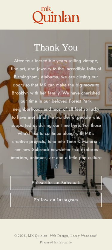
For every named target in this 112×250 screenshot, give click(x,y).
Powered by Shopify (56, 242)
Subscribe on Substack (56, 182)
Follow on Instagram (56, 199)
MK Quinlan (37, 235)
